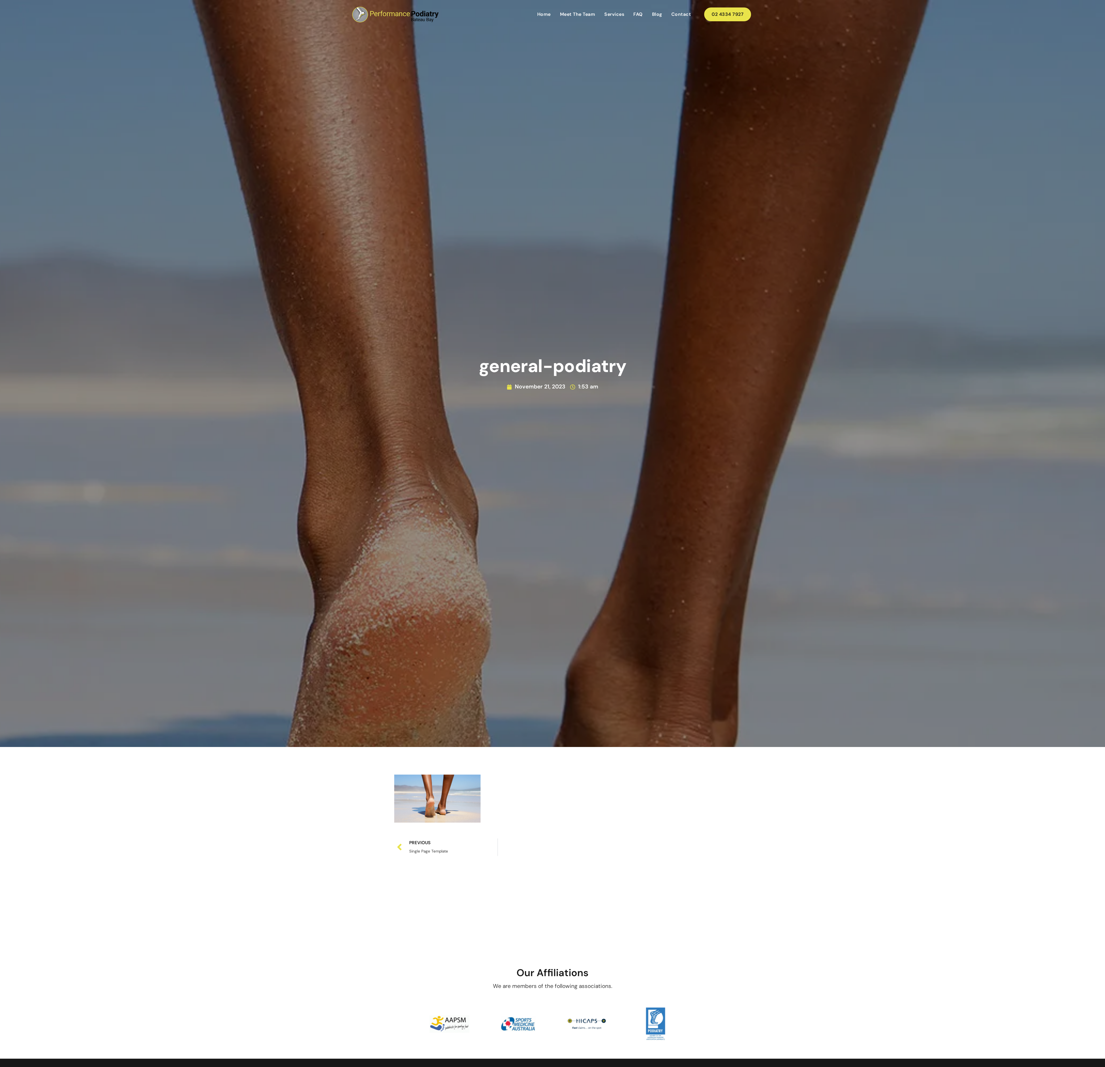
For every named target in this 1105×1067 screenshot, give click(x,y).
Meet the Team (577, 14)
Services (614, 14)
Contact (681, 14)
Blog (657, 14)
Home (544, 14)
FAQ (638, 14)
